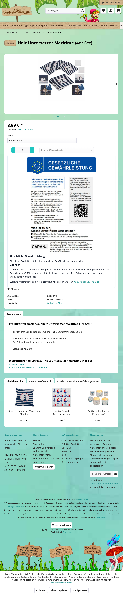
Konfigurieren (79, 590)
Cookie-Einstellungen (72, 440)
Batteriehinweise (70, 462)
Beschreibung (14, 314)
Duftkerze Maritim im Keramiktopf (98, 413)
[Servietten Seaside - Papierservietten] (61, 397)
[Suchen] (82, 11)
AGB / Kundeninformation (87, 281)
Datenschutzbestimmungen (104, 483)
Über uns (66, 447)
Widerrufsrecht (40, 451)
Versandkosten (81, 499)
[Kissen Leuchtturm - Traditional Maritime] (24, 397)
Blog (64, 454)
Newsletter (67, 451)
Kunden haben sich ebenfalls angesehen (78, 381)
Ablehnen (41, 590)
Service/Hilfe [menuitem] (111, 2)
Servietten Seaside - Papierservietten (61, 413)
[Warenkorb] (118, 11)
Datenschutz (39, 444)
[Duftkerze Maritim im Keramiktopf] (98, 397)
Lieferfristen (101, 517)
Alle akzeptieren (59, 590)
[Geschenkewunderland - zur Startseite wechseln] (17, 13)
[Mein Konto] (111, 11)
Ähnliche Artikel (15, 381)
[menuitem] (65, 11)
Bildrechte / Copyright (73, 458)
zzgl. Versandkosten (26, 129)
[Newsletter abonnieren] (115, 474)
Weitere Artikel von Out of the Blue (29, 367)
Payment (63, 551)
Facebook (93, 550)
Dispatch (27, 552)
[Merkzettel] (103, 11)
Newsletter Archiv (42, 454)
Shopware (67, 532)
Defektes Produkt (70, 444)
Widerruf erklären (44, 466)
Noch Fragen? (18, 364)
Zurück (10, 42)
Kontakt (37, 440)
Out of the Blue (54, 303)
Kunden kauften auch (40, 381)
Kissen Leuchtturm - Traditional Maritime (24, 413)
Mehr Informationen (61, 582)
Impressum (38, 462)
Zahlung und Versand (44, 447)
